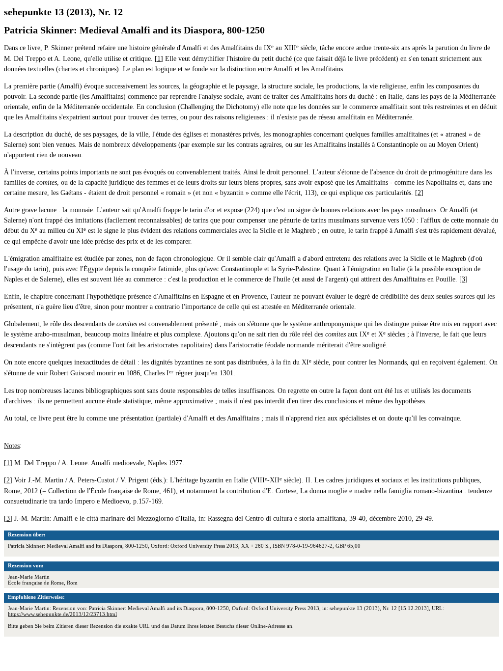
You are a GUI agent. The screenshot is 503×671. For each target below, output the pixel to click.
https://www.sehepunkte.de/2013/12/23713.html (62, 614)
